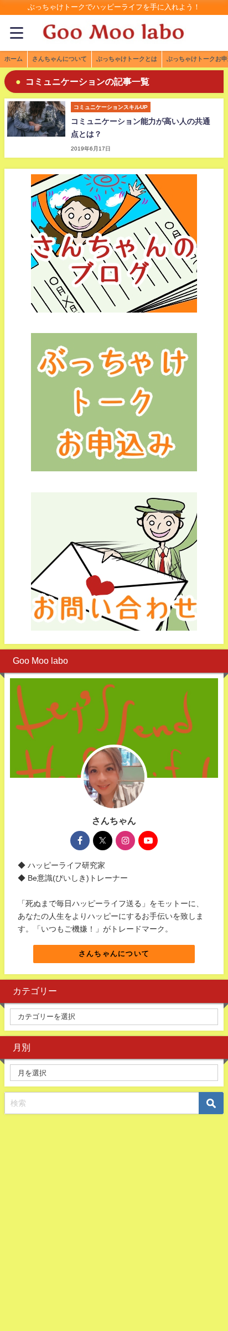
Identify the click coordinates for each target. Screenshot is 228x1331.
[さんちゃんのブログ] (114, 243)
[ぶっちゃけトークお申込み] (114, 402)
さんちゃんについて (114, 953)
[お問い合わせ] (114, 561)
